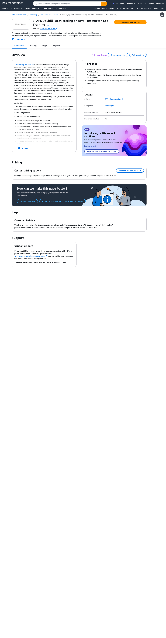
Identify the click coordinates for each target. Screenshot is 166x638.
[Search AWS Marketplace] (104, 4)
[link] (89, 14)
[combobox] (67, 4)
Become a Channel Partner (104, 8)
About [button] (4, 8)
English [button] (130, 4)
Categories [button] (15, 8)
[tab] (19, 45)
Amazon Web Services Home (147, 8)
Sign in (141, 4)
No (106, 119)
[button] (47, 25)
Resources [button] (60, 8)
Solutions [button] (47, 8)
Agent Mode (119, 4)
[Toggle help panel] (162, 14)
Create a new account (155, 4)
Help (162, 8)
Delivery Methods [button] (32, 8)
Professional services (113, 112)
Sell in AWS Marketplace (125, 8)
